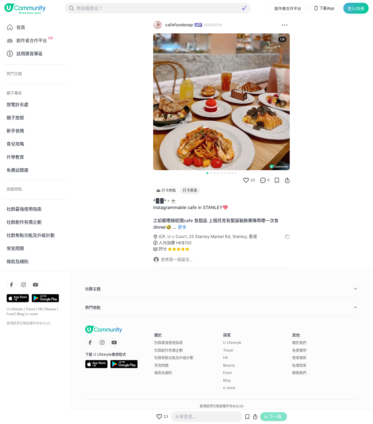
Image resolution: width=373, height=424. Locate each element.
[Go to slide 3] (214, 173)
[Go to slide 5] (221, 173)
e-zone (32, 314)
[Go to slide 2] (211, 173)
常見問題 (161, 365)
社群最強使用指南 (168, 342)
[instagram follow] (23, 285)
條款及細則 (163, 372)
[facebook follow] (11, 285)
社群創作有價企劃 (168, 350)
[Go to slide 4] (218, 173)
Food (10, 314)
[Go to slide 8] (232, 173)
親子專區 (14, 93)
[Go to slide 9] (235, 173)
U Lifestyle (15, 309)
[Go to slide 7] (228, 173)
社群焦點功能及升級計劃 (173, 357)
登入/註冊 (356, 8)
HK (40, 309)
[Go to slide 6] (225, 173)
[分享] (287, 180)
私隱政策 (299, 365)
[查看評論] (263, 180)
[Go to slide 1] (207, 173)
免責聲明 (299, 350)
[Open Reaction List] (284, 25)
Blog (20, 314)
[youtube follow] (35, 285)
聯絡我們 (299, 372)
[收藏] (276, 180)
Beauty (50, 309)
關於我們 (299, 342)
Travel (30, 309)
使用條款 (299, 357)
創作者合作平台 (287, 8)
